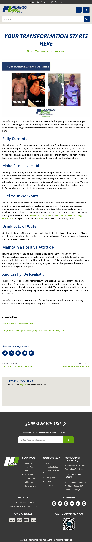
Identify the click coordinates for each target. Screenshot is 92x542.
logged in (24, 384)
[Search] (87, 19)
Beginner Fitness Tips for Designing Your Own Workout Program (33, 330)
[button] (79, 10)
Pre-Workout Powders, (41, 215)
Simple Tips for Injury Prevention (19, 323)
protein (40, 218)
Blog (30, 51)
